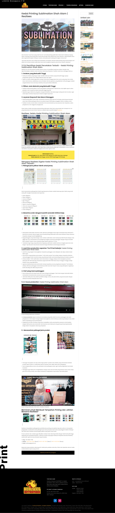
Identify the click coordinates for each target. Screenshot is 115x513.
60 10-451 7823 (43, 441)
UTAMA (45, 5)
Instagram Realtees (46, 505)
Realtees (60, 110)
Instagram (53, 452)
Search (91, 13)
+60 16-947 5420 (30, 441)
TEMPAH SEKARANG (71, 5)
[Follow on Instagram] (59, 500)
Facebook (47, 452)
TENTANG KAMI (53, 5)
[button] (22, 187)
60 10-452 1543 (55, 441)
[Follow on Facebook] (55, 500)
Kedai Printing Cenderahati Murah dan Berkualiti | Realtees (86, 63)
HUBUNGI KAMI (89, 5)
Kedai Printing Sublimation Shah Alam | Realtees (86, 29)
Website (42, 452)
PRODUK (61, 5)
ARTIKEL (81, 5)
